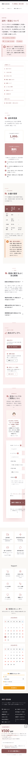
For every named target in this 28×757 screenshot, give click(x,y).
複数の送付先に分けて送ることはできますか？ (13, 306)
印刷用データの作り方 (19, 717)
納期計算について (5, 714)
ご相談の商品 (13, 461)
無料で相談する (18, 502)
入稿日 (5, 676)
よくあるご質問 (9, 86)
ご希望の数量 (13, 468)
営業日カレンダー (9, 90)
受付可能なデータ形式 (19, 711)
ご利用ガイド (9, 8)
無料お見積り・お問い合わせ (12, 103)
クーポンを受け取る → (14, 751)
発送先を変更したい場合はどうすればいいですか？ (13, 298)
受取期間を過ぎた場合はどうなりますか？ (13, 314)
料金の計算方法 (5, 719)
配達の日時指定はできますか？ (13, 282)
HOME (3, 8)
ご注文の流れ (9, 72)
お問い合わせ (12, 374)
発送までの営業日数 (8, 681)
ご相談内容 (13, 477)
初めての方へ (9, 68)
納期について (9, 83)
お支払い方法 (9, 76)
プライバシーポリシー (18, 494)
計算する (15, 688)
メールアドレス (14, 453)
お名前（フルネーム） (15, 445)
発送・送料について (10, 79)
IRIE (5, 4)
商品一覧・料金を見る (14, 346)
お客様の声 (8, 94)
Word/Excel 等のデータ (20, 714)
